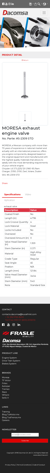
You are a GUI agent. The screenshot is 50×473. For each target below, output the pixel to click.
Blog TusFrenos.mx (11, 417)
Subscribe (25, 441)
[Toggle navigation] (44, 12)
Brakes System (9, 363)
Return (25, 60)
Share (5, 183)
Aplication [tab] (9, 200)
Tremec (6, 389)
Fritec (4, 383)
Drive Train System (11, 361)
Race (4, 392)
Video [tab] (28, 194)
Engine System (9, 358)
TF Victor (6, 380)
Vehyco (5, 395)
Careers (5, 420)
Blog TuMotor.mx (10, 414)
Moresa (5, 377)
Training (6, 412)
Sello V (5, 398)
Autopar (6, 386)
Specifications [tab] (12, 194)
